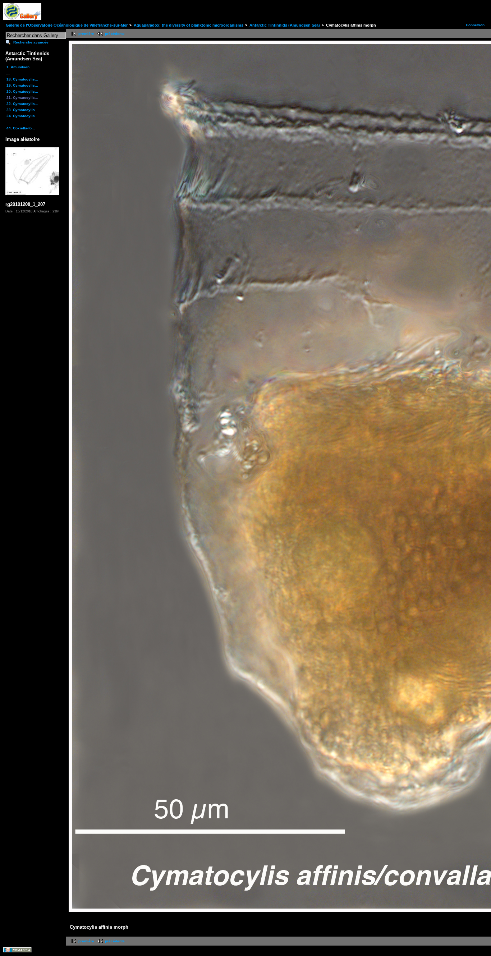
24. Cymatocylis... (22, 116)
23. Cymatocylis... (22, 110)
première (86, 34)
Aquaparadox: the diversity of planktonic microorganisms (188, 25)
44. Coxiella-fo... (20, 128)
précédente (115, 34)
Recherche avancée (31, 42)
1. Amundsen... (19, 67)
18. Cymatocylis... (22, 79)
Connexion (475, 25)
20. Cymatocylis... (22, 91)
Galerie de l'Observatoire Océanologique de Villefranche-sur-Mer (67, 25)
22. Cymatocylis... (22, 104)
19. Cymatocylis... (22, 85)
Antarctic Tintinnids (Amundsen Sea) (284, 25)
